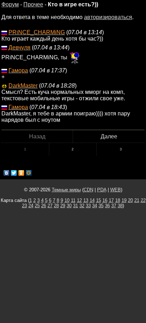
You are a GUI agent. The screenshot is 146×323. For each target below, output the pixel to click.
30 (69, 205)
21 (136, 200)
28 (56, 205)
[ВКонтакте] (6, 173)
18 (117, 200)
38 (120, 205)
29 (62, 205)
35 (101, 205)
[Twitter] (14, 173)
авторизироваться (108, 17)
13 (85, 200)
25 (37, 205)
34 (94, 205)
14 (92, 200)
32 (81, 205)
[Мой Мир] (29, 173)
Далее (109, 136)
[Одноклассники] (21, 173)
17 (111, 200)
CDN (88, 189)
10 (66, 200)
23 (24, 205)
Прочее (33, 4)
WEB (115, 189)
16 (104, 200)
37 (113, 205)
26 (43, 205)
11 (73, 200)
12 (79, 200)
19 (124, 200)
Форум (10, 4)
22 (143, 200)
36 (107, 205)
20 (130, 200)
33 (88, 205)
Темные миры (66, 189)
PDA (101, 189)
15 (98, 200)
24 (30, 205)
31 (75, 205)
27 (49, 205)
